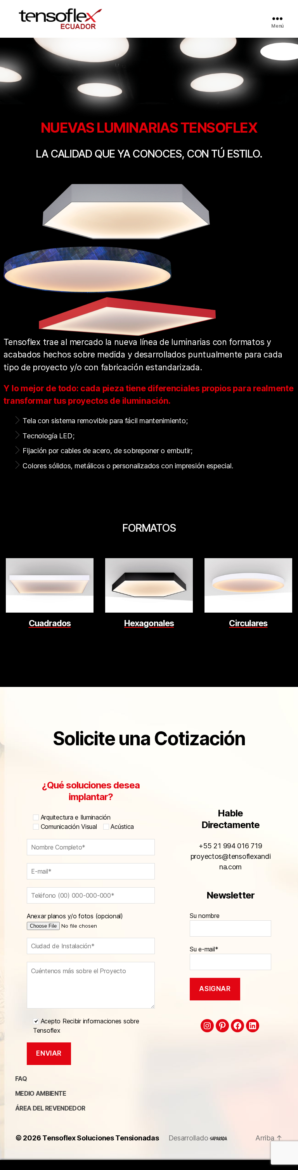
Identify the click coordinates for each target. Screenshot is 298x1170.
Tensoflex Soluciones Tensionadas (100, 1138)
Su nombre (205, 916)
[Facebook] (237, 1025)
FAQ (21, 1078)
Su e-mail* (204, 949)
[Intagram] (207, 1025)
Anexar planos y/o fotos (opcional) (75, 916)
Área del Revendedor (50, 1108)
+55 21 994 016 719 (230, 846)
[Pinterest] (222, 1025)
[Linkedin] (252, 1025)
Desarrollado (189, 1138)
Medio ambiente (40, 1093)
